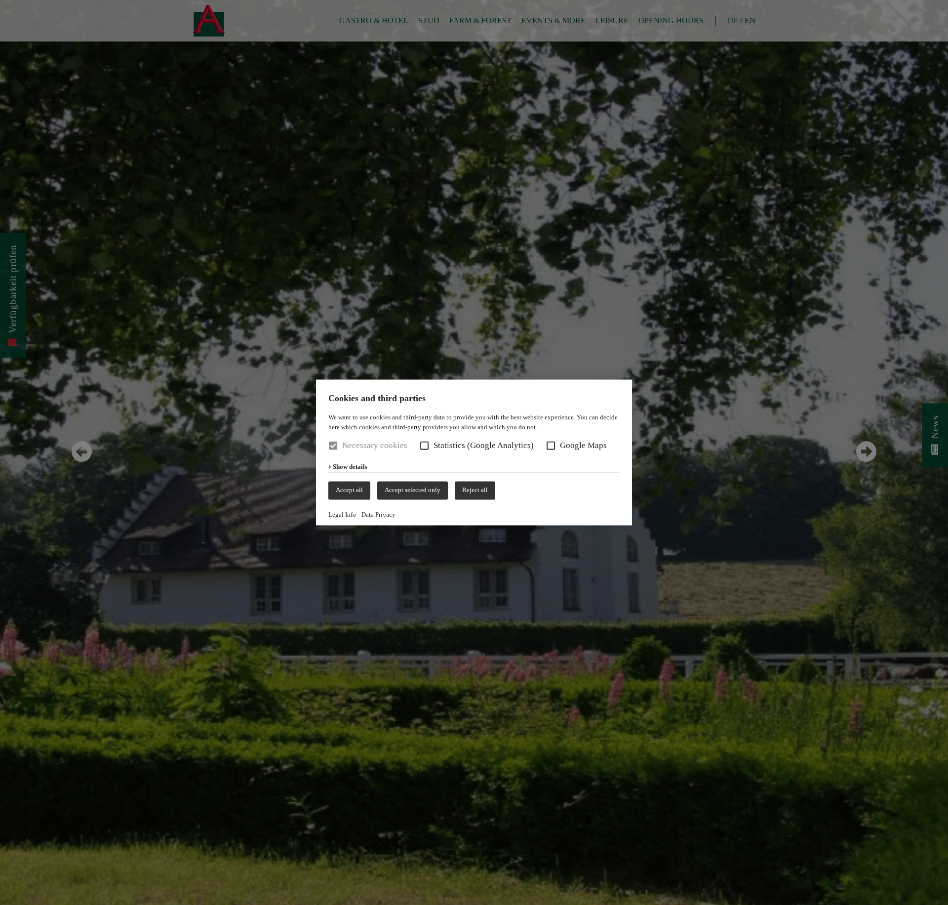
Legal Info (342, 514)
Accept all (349, 490)
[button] (424, 446)
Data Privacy (378, 514)
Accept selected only (412, 490)
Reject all (475, 490)
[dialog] (474, 452)
